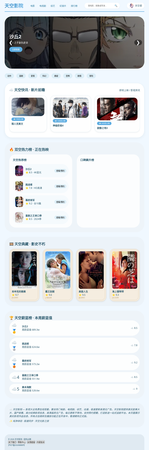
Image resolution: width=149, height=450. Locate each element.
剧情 (79, 76)
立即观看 (16, 49)
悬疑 (56, 76)
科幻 (44, 76)
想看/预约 (60, 171)
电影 (32, 6)
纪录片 (63, 6)
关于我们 (12, 442)
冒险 (91, 76)
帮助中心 (21, 442)
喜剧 (21, 76)
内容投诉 (40, 442)
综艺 (53, 6)
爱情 (33, 76)
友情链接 (31, 442)
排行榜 (74, 6)
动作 (9, 76)
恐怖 (68, 76)
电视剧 (42, 6)
